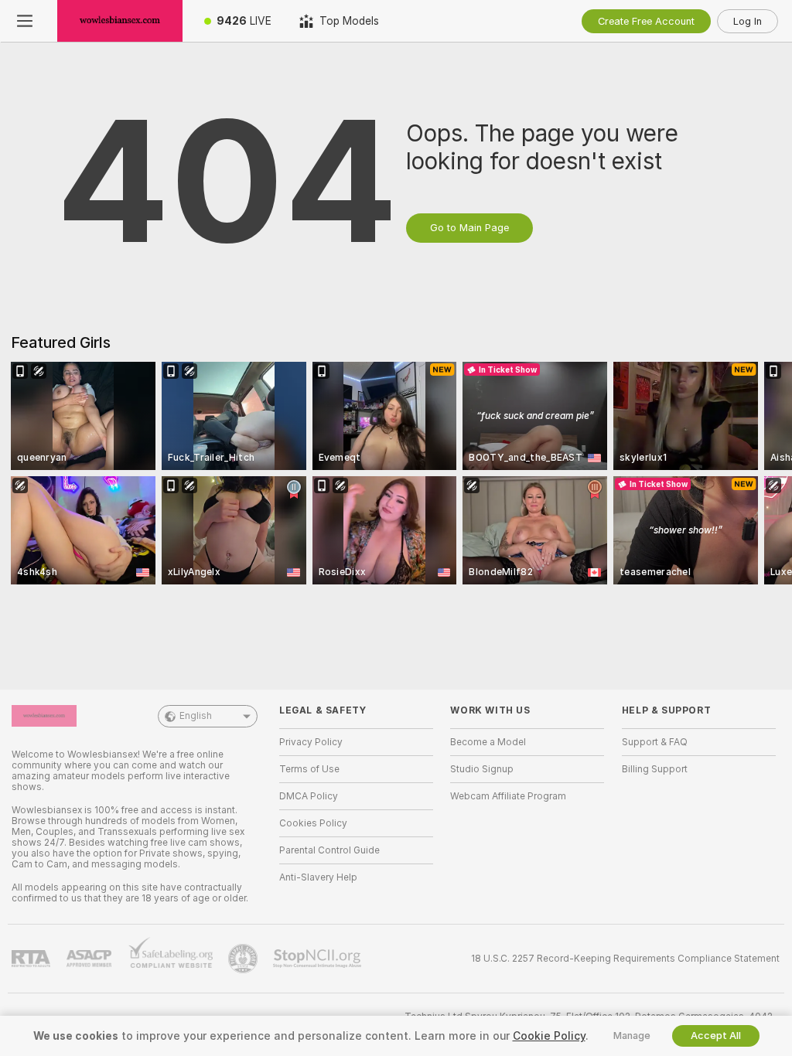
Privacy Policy (311, 742)
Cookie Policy (549, 1036)
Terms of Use (309, 769)
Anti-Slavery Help (318, 877)
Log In (747, 21)
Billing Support (655, 769)
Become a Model (488, 742)
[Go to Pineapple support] (244, 958)
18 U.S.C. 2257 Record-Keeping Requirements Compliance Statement (625, 958)
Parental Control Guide (329, 850)
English (195, 715)
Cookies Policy (313, 823)
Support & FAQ (655, 742)
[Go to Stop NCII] (318, 958)
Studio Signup (482, 769)
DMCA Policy (308, 796)
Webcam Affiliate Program (508, 796)
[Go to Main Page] (120, 21)
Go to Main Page (469, 227)
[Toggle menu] (25, 21)
